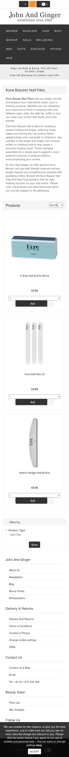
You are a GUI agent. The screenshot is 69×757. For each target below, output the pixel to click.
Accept (34, 751)
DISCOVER (38, 48)
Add (32, 303)
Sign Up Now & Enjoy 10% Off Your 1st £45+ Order (34, 70)
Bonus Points (16, 591)
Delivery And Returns (21, 619)
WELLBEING (44, 39)
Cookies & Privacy (19, 633)
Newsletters (16, 577)
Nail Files (15, 534)
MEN (9, 48)
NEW (9, 57)
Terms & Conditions (20, 626)
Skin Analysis (16, 709)
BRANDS (12, 30)
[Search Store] (32, 4)
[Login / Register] (24, 4)
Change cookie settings (22, 640)
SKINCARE (30, 30)
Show (34, 545)
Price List (14, 702)
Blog (11, 584)
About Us (14, 570)
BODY (58, 30)
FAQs (12, 647)
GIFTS (21, 48)
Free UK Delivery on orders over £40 (34, 75)
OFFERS (55, 48)
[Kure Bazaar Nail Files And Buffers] (34, 15)
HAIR (46, 30)
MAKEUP (12, 39)
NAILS (27, 39)
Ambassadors (17, 598)
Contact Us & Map (19, 667)
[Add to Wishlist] (51, 303)
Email (12, 674)
